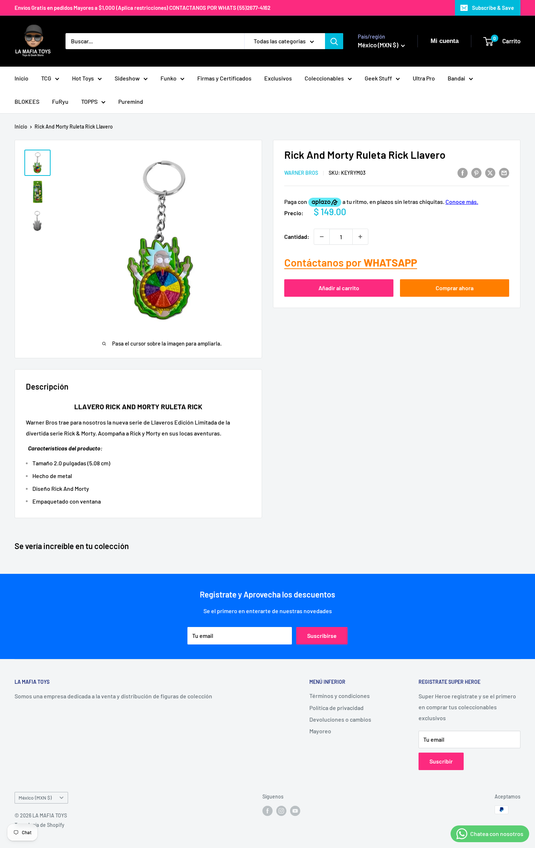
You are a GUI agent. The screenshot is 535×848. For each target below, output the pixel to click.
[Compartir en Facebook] (462, 172)
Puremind (130, 101)
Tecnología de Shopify (39, 825)
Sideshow (127, 78)
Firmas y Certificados (224, 78)
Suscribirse (322, 635)
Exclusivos (278, 78)
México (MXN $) (35, 797)
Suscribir (441, 761)
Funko (168, 78)
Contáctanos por (350, 262)
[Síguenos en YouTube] (295, 810)
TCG (46, 78)
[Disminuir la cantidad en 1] (321, 236)
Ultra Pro (424, 78)
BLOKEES (27, 101)
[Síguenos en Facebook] (267, 810)
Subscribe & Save (493, 7)
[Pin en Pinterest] (476, 172)
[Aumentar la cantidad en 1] (360, 236)
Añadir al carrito (338, 287)
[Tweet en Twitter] (490, 172)
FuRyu (60, 101)
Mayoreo (320, 730)
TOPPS (89, 101)
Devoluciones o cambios (340, 719)
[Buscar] (334, 41)
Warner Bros (301, 173)
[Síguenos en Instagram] (281, 810)
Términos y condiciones (339, 695)
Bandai (456, 78)
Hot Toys (83, 78)
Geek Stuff (378, 78)
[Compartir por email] (504, 172)
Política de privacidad (336, 707)
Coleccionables (324, 78)
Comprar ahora (454, 287)
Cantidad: (296, 236)
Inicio (21, 78)
